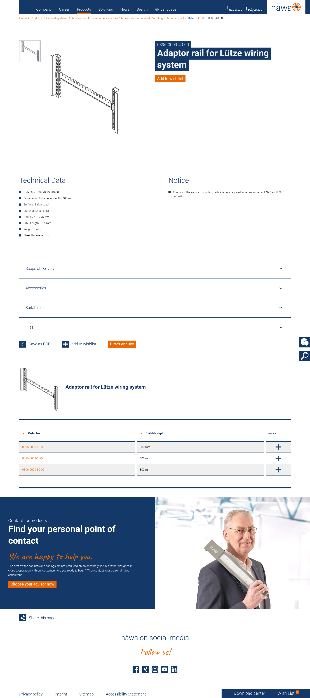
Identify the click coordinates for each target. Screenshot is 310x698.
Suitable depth (155, 433)
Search (142, 9)
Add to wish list (170, 78)
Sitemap (86, 694)
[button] (165, 9)
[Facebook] (136, 669)
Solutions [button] (105, 9)
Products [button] (84, 9)
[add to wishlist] (278, 447)
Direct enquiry (122, 344)
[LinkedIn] (174, 669)
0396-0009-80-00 (33, 469)
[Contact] (304, 342)
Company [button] (43, 9)
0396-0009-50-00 (33, 447)
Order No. (34, 433)
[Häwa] (266, 7)
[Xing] (145, 669)
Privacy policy (31, 694)
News (124, 9)
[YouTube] (164, 669)
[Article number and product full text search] (304, 356)
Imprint (61, 694)
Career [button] (64, 9)
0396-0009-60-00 (33, 458)
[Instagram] (155, 669)
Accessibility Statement (126, 694)
